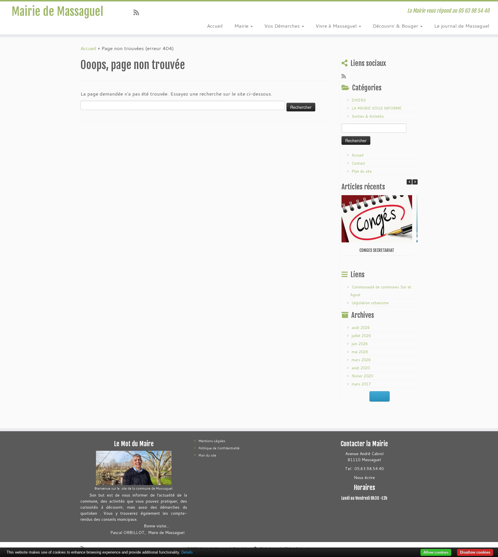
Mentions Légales (212, 441)
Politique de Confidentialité (219, 448)
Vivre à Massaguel (337, 25)
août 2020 (361, 367)
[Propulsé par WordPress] (255, 547)
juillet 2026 (361, 335)
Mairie (242, 25)
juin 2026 (360, 343)
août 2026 (361, 327)
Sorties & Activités (368, 116)
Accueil (215, 25)
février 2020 (362, 376)
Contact (358, 163)
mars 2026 (361, 359)
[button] (415, 182)
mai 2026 (360, 351)
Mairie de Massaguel (57, 11)
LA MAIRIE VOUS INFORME (376, 108)
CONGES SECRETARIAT (376, 250)
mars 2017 (361, 384)
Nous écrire (364, 477)
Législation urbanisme (370, 302)
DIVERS (359, 100)
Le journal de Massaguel (461, 25)
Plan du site (362, 171)
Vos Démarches (282, 25)
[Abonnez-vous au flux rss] (138, 12)
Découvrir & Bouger (396, 25)
